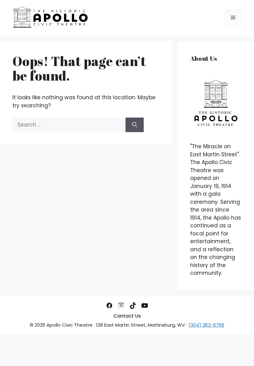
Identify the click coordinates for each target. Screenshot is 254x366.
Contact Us (127, 316)
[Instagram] (121, 305)
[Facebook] (109, 305)
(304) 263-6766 (206, 325)
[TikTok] (132, 305)
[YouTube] (144, 305)
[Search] (134, 125)
